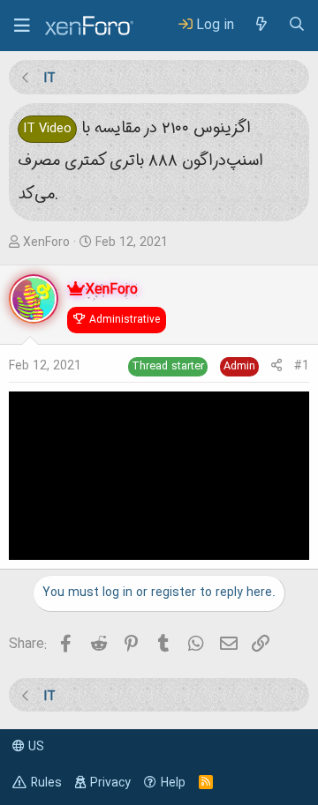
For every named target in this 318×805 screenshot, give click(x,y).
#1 (301, 366)
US (34, 747)
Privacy (110, 783)
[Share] (276, 366)
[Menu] (22, 25)
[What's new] (260, 25)
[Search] (296, 25)
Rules (46, 783)
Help (173, 783)
